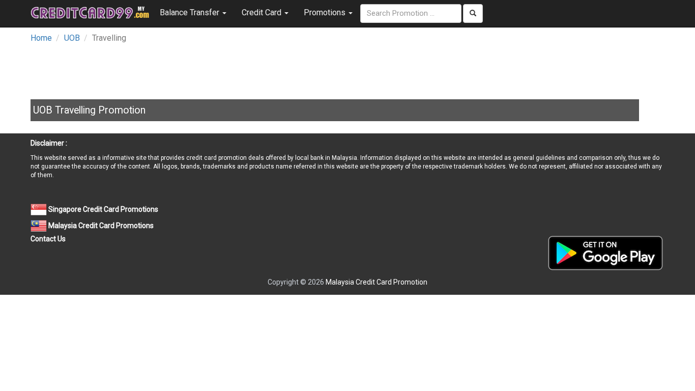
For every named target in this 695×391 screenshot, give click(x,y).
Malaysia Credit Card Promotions (100, 225)
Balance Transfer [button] (190, 12)
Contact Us (48, 239)
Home (41, 38)
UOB (72, 38)
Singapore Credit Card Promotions (102, 209)
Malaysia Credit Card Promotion (376, 282)
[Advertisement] (277, 68)
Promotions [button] (325, 12)
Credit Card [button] (262, 12)
